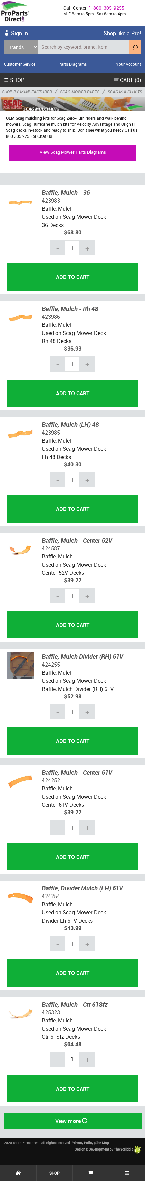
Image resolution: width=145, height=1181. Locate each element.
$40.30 (72, 464)
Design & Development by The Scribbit (104, 1149)
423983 (51, 200)
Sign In (19, 33)
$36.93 (72, 348)
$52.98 (72, 696)
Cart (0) (130, 80)
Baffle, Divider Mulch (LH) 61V (82, 888)
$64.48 (72, 1044)
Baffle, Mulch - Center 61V (77, 772)
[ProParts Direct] (29, 13)
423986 (51, 316)
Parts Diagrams (72, 64)
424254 (51, 896)
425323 (51, 1012)
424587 (51, 548)
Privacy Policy (82, 1142)
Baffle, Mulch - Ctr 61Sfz (75, 1004)
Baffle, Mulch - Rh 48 (70, 308)
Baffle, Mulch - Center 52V (77, 540)
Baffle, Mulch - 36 (66, 192)
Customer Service (19, 64)
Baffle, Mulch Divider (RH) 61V (82, 656)
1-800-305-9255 (106, 8)
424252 (51, 780)
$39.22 (72, 580)
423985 (51, 432)
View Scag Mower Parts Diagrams (73, 152)
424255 (51, 664)
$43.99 (72, 928)
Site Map (102, 1142)
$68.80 (72, 232)
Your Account (128, 64)
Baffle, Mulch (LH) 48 (70, 424)
